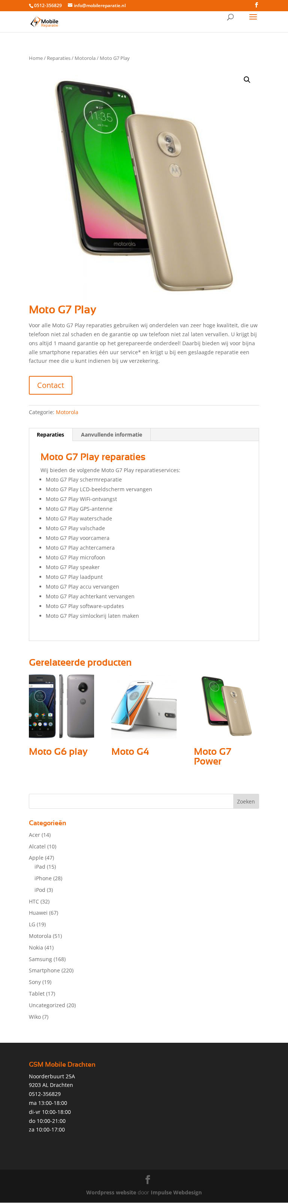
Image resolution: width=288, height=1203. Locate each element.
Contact (50, 385)
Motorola (85, 58)
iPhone (43, 878)
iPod (39, 889)
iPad (39, 866)
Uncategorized (47, 1005)
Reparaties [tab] (50, 434)
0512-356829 (48, 5)
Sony (35, 981)
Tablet (37, 993)
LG (32, 924)
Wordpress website (111, 1192)
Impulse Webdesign (176, 1192)
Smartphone (44, 970)
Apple (36, 857)
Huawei (38, 912)
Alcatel (37, 846)
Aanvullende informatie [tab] (111, 434)
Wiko (35, 1016)
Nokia (36, 947)
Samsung (40, 959)
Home (36, 58)
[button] (247, 79)
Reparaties (58, 58)
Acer (34, 834)
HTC (34, 901)
